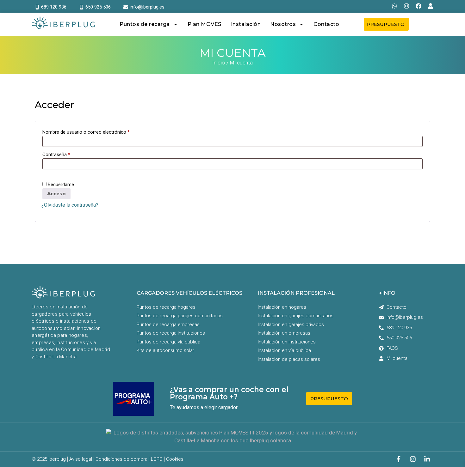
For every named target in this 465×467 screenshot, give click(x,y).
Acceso (56, 194)
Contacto (326, 24)
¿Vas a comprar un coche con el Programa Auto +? (229, 393)
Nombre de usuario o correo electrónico (86, 131)
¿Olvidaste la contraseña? (69, 205)
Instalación (246, 24)
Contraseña (56, 154)
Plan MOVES (204, 24)
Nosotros (283, 24)
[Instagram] (412, 459)
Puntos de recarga (145, 24)
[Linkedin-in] (427, 459)
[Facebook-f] (398, 459)
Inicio (218, 63)
